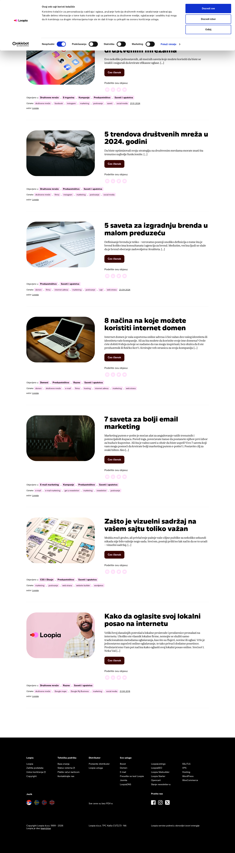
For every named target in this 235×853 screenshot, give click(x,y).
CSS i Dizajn (46, 579)
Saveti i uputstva (124, 97)
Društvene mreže (49, 97)
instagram (71, 103)
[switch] (93, 44)
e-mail (68, 388)
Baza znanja (63, 764)
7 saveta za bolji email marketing (141, 423)
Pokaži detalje (168, 44)
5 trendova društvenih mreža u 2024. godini (156, 138)
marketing (84, 103)
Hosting (186, 772)
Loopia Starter (158, 776)
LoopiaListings (158, 764)
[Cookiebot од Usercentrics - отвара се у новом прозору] (21, 44)
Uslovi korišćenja (34, 772)
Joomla (123, 780)
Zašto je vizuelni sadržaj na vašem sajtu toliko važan (150, 525)
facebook (59, 103)
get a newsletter (72, 490)
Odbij (208, 29)
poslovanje (98, 103)
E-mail (123, 772)
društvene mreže (42, 103)
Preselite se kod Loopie (132, 776)
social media (122, 103)
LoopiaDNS (125, 784)
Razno (76, 382)
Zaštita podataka (34, 768)
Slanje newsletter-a (160, 784)
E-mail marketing (49, 484)
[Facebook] (107, 90)
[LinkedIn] (113, 90)
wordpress (98, 585)
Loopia (35, 108)
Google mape (61, 691)
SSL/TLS (186, 764)
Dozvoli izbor (208, 19)
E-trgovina (68, 97)
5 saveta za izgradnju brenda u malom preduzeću (156, 229)
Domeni (44, 382)
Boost (123, 764)
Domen (123, 768)
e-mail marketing (52, 490)
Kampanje (84, 97)
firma (57, 194)
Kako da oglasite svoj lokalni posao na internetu (152, 620)
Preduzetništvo (102, 97)
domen (38, 290)
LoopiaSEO (156, 768)
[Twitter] (119, 90)
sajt (101, 290)
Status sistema (65, 768)
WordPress (188, 776)
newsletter (101, 490)
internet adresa (61, 290)
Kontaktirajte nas (66, 776)
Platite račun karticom (68, 772)
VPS (184, 768)
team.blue (46, 828)
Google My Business (80, 691)
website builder (83, 585)
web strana (112, 290)
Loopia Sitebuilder (160, 772)
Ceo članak (116, 73)
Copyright (31, 776)
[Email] (124, 90)
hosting (87, 388)
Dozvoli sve (208, 8)
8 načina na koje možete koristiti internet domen (145, 324)
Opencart (156, 780)
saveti (109, 103)
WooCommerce (190, 780)
